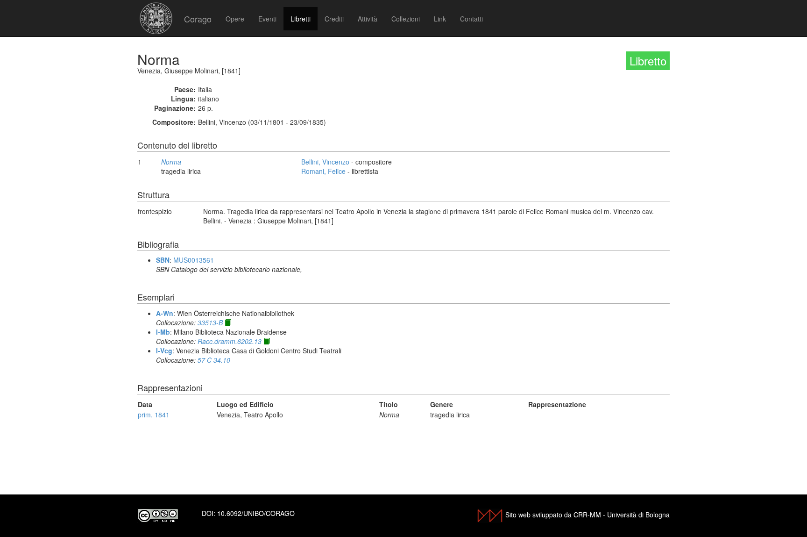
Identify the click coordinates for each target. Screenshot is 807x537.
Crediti (334, 18)
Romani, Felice (323, 171)
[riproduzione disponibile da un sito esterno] (228, 322)
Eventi (267, 18)
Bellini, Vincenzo (325, 161)
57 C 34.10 (214, 360)
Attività (367, 18)
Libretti (300, 18)
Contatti (471, 18)
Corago (198, 19)
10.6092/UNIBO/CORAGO (256, 513)
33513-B (210, 322)
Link (440, 18)
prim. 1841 (154, 414)
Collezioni (405, 18)
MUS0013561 (193, 260)
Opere (235, 18)
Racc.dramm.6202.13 (230, 341)
